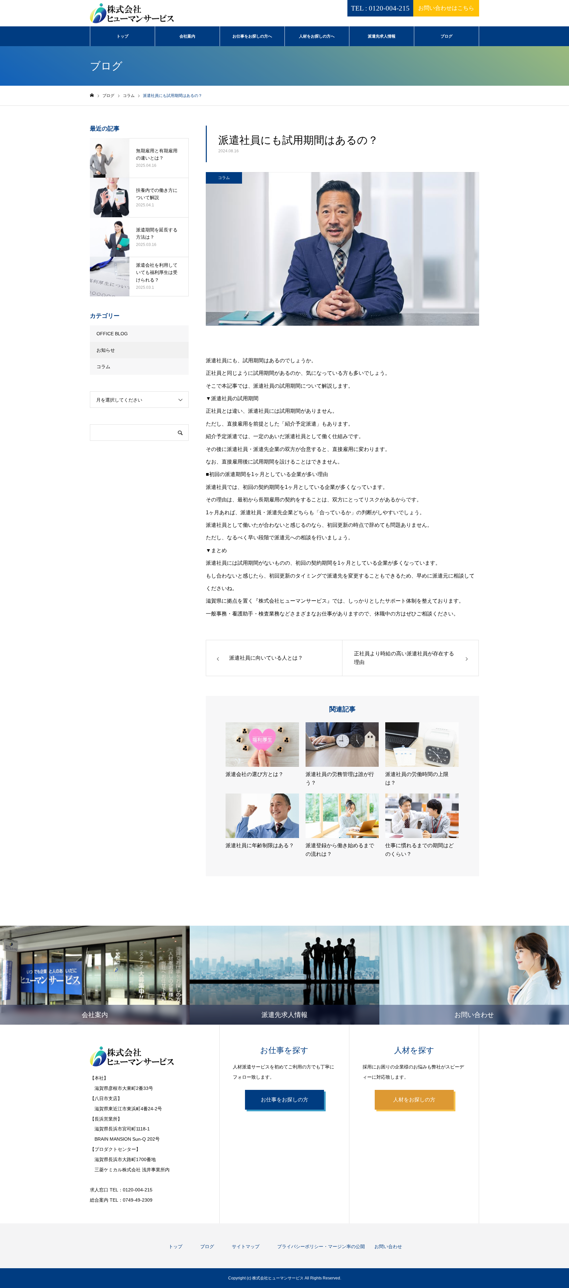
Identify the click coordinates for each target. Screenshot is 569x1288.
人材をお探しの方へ (317, 36)
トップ (122, 36)
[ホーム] (92, 95)
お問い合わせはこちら (446, 8)
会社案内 (187, 36)
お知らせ (105, 350)
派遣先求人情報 (381, 36)
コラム (224, 177)
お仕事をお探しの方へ (252, 36)
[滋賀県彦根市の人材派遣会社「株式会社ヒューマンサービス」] (132, 13)
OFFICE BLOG (112, 333)
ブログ (446, 36)
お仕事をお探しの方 (284, 1099)
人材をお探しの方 (414, 1099)
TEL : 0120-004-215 (380, 8)
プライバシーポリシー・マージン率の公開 (321, 1246)
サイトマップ (245, 1246)
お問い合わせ (388, 1246)
